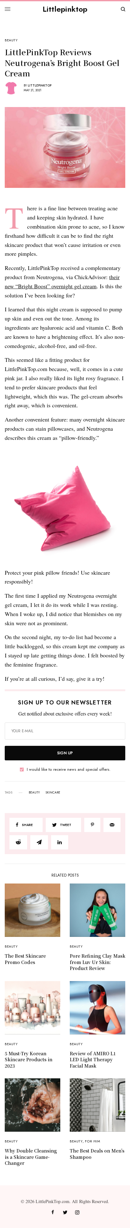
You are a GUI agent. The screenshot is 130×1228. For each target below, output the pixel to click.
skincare (52, 792)
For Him (92, 1141)
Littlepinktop (65, 9)
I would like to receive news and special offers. (68, 769)
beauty (34, 792)
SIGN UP (65, 753)
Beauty (11, 40)
